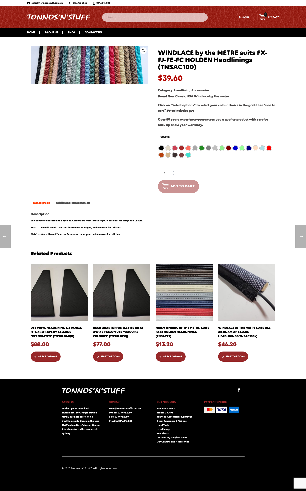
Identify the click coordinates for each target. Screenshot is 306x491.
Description (41, 203)
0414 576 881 (103, 3)
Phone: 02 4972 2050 (120, 413)
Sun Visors (163, 433)
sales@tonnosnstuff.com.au (47, 3)
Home (31, 32)
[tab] (41, 203)
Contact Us (93, 32)
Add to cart (182, 186)
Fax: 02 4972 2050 (119, 417)
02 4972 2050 (80, 3)
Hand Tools (163, 425)
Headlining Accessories (191, 90)
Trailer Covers (165, 413)
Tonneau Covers (166, 408)
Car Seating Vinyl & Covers (172, 437)
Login (245, 17)
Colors (165, 137)
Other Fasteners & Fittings (171, 421)
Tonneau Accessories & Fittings (174, 417)
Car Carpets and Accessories (173, 442)
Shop (71, 32)
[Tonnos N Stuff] (58, 17)
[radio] (161, 148)
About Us (51, 32)
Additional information (73, 203)
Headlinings (163, 429)
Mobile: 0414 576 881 (120, 421)
